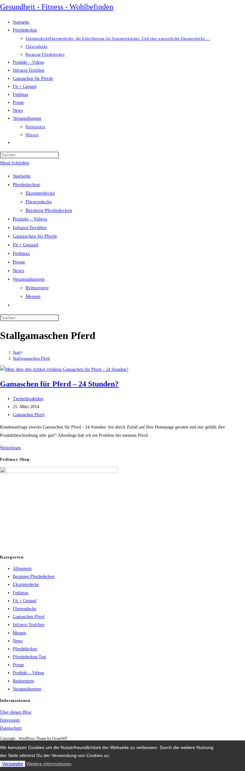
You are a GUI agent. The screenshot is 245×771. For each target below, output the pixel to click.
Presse (19, 261)
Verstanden (12, 763)
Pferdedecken (26, 184)
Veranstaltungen (29, 279)
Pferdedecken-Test (29, 656)
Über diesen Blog (15, 712)
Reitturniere (37, 287)
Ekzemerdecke (40, 193)
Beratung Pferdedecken (49, 210)
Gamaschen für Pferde (35, 236)
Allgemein (22, 568)
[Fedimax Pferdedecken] (58, 471)
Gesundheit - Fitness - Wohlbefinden (56, 7)
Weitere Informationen (48, 763)
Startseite (22, 175)
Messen (33, 296)
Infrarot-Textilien (30, 227)
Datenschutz (11, 728)
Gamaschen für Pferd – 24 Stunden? (59, 384)
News (18, 270)
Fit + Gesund (25, 244)
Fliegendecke (39, 201)
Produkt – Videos (30, 218)
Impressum (10, 720)
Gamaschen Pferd (28, 414)
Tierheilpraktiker (28, 398)
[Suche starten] (62, 319)
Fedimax (21, 253)
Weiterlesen (10, 447)
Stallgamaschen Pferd (31, 358)
